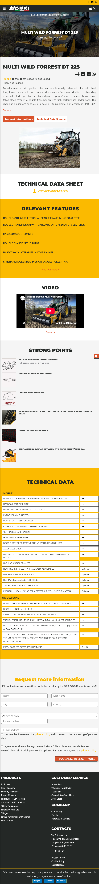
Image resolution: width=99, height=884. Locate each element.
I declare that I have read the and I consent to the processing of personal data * (49, 736)
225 (8, 79)
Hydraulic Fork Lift (10, 809)
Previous (22, 149)
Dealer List (56, 791)
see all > (50, 332)
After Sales (56, 799)
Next (76, 149)
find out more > (50, 269)
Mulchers (5, 784)
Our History (56, 811)
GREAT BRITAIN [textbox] (10, 716)
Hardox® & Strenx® (60, 819)
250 (16, 79)
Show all (7, 110)
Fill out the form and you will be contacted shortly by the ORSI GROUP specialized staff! (49, 686)
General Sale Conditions (62, 795)
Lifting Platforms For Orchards (15, 817)
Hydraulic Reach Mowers (13, 799)
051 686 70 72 (65, 846)
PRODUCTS (42, 15)
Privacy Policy (58, 858)
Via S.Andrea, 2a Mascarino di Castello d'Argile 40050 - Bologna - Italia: (65, 840)
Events (54, 815)
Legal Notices (57, 865)
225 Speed (28, 79)
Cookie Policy (57, 861)
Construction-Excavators (13, 802)
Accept (50, 881)
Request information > (19, 119)
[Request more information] (96, 356)
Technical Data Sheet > (51, 119)
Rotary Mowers (8, 795)
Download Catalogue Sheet (53, 190)
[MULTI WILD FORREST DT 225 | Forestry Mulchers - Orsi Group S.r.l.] (76, 74)
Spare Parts (57, 784)
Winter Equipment (9, 806)
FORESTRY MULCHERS (59, 15)
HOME (32, 15)
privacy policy (42, 734)
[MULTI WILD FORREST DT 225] (49, 148)
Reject (38, 881)
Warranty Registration (61, 788)
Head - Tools (7, 820)
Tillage (4, 813)
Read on (62, 881)
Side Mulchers (8, 788)
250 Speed (43, 79)
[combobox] (49, 716)
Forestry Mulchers (10, 791)
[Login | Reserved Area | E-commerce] (90, 8)
